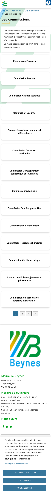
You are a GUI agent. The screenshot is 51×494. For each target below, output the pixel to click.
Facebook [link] (3, 426)
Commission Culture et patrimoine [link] (24, 152)
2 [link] (22, 313)
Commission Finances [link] (24, 61)
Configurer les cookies (24, 472)
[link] (48, 2)
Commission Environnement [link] (24, 225)
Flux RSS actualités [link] (7, 426)
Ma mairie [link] (16, 10)
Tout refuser (24, 480)
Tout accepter (24, 488)
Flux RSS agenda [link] (11, 426)
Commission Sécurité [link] (24, 113)
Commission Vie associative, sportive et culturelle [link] (24, 299)
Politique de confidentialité (16, 463)
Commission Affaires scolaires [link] (24, 95)
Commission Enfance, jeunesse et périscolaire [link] (24, 279)
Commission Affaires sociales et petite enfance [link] (24, 132)
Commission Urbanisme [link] (24, 191)
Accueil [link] (4, 10)
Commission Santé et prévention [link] (24, 208)
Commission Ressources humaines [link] (24, 242)
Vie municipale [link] (32, 10)
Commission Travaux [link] (24, 78)
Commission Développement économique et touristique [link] (24, 172)
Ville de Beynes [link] (4, 4)
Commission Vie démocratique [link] (24, 260)
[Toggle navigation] (48, 5)
